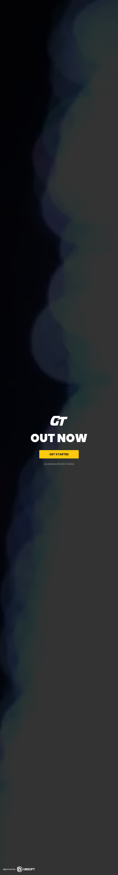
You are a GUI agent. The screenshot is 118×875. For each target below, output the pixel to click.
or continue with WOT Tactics (59, 463)
